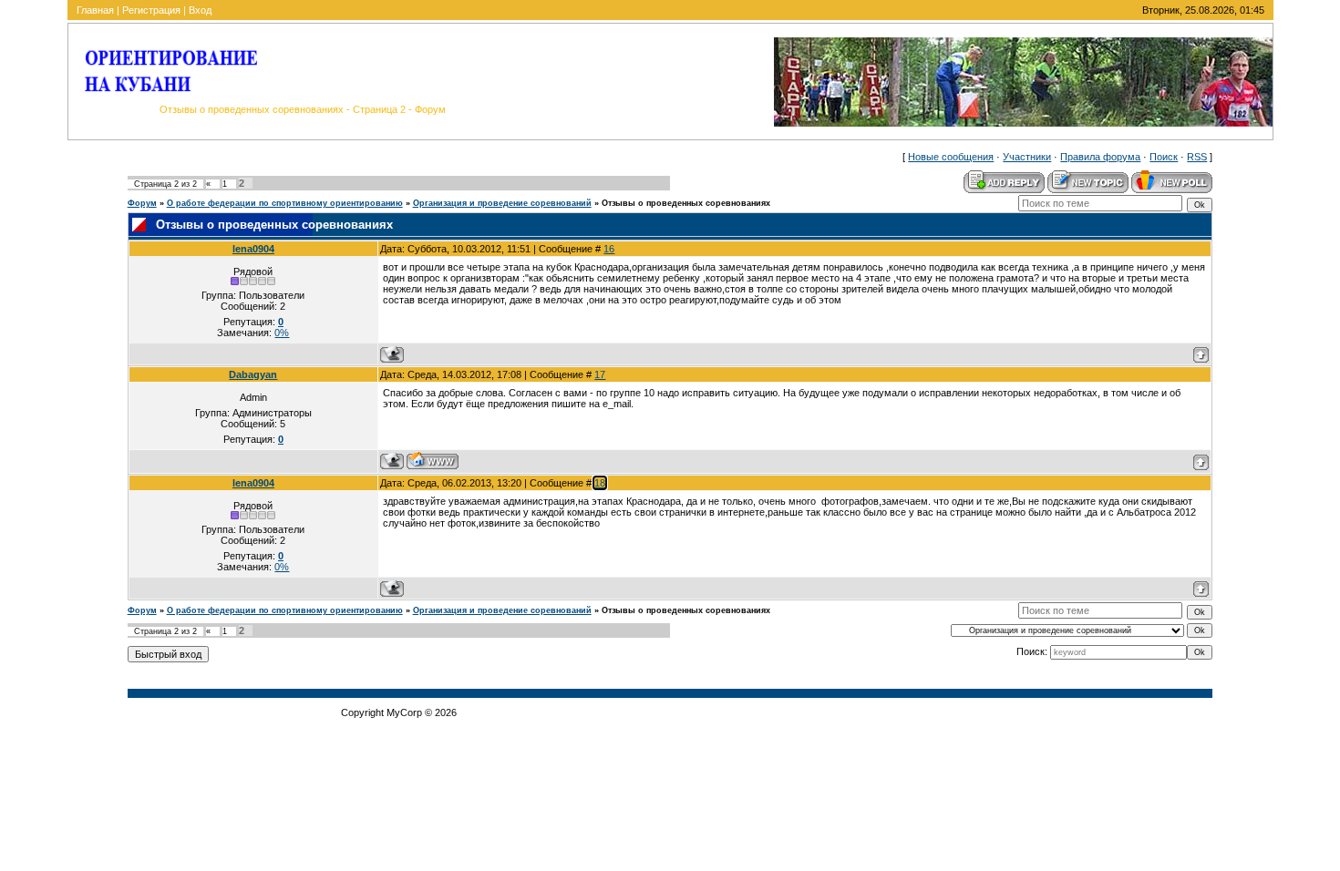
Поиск (1163, 156)
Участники (1027, 156)
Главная (95, 10)
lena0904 (253, 248)
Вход (200, 10)
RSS (1197, 156)
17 (599, 374)
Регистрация (151, 10)
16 (608, 248)
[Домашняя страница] (433, 460)
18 (599, 482)
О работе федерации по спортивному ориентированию (285, 203)
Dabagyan (253, 374)
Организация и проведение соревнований (502, 203)
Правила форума (1100, 156)
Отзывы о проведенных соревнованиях (686, 203)
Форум (142, 203)
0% (281, 332)
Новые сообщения (951, 156)
